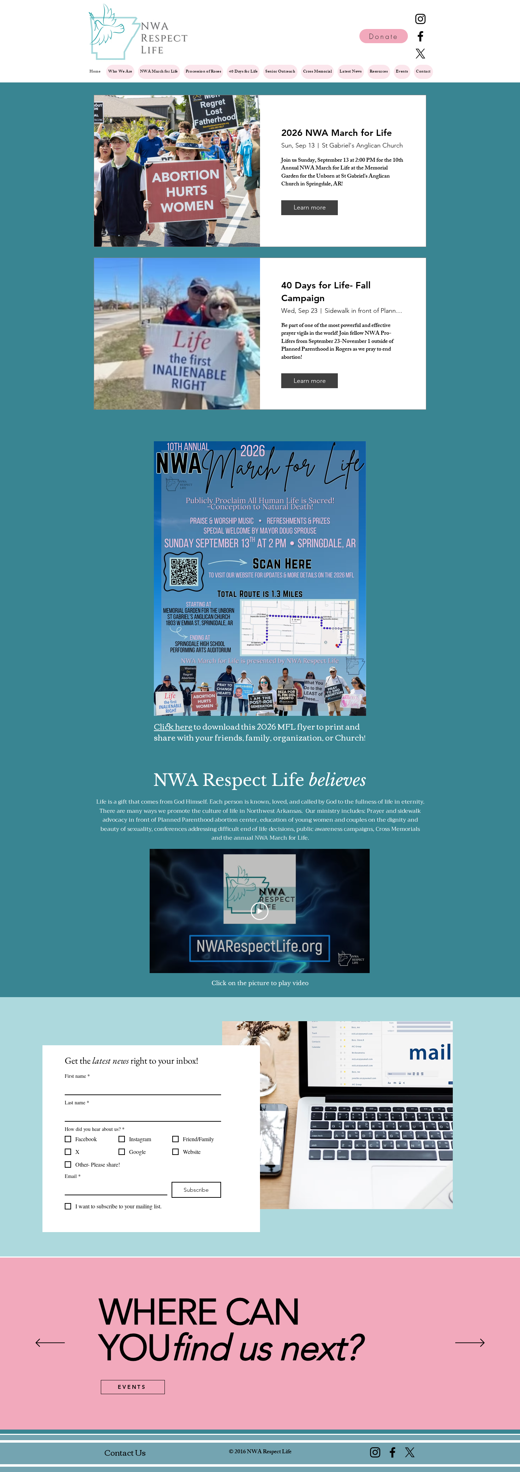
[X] (420, 54)
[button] (379, 71)
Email (73, 1176)
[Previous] (50, 1343)
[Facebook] (420, 36)
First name (77, 1076)
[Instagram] (420, 19)
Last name (77, 1102)
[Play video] (259, 911)
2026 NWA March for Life (336, 132)
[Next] (470, 1343)
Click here (173, 726)
